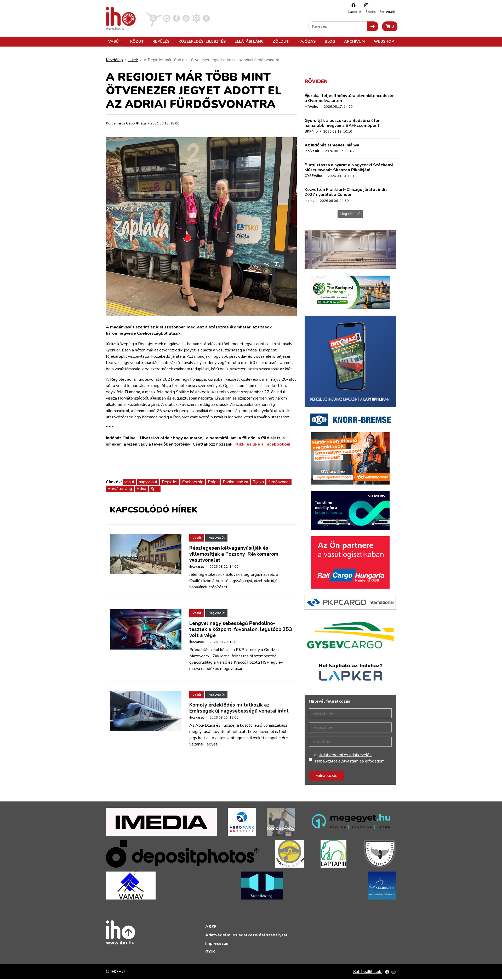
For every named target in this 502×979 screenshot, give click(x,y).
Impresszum (217, 943)
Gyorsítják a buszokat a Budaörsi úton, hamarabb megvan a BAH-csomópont (343, 123)
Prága (213, 482)
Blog (330, 41)
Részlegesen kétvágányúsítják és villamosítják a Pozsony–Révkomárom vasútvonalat (233, 554)
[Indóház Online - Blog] (176, 18)
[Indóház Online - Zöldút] (186, 18)
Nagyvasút (216, 538)
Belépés (370, 12)
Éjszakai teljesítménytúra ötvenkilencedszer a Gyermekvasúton (349, 98)
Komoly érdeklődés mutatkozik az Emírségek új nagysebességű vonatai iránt (239, 708)
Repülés (160, 41)
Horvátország (119, 489)
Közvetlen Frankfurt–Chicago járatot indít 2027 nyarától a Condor (346, 192)
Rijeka (258, 482)
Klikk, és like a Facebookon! (262, 444)
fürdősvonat (279, 482)
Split (155, 489)
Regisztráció (387, 12)
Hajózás (307, 41)
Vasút (114, 41)
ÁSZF (210, 927)
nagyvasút (148, 482)
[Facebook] (352, 5)
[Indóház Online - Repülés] (154, 18)
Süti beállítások (367, 972)
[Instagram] (365, 5)
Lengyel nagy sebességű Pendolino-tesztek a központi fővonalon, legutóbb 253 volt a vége (240, 629)
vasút (129, 482)
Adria (141, 489)
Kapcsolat (354, 12)
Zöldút (281, 41)
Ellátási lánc (249, 41)
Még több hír (350, 213)
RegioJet (170, 482)
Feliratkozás (326, 775)
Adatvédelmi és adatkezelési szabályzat (246, 935)
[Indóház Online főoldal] (206, 18)
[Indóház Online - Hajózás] (196, 18)
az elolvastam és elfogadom (349, 758)
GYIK (210, 952)
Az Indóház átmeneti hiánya (332, 145)
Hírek (133, 60)
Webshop (384, 41)
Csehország (192, 482)
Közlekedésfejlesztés (202, 41)
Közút (137, 41)
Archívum (354, 41)
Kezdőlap (114, 60)
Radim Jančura (235, 482)
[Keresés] (372, 26)
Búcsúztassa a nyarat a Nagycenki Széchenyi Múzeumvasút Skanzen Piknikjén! (349, 167)
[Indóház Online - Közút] (166, 18)
